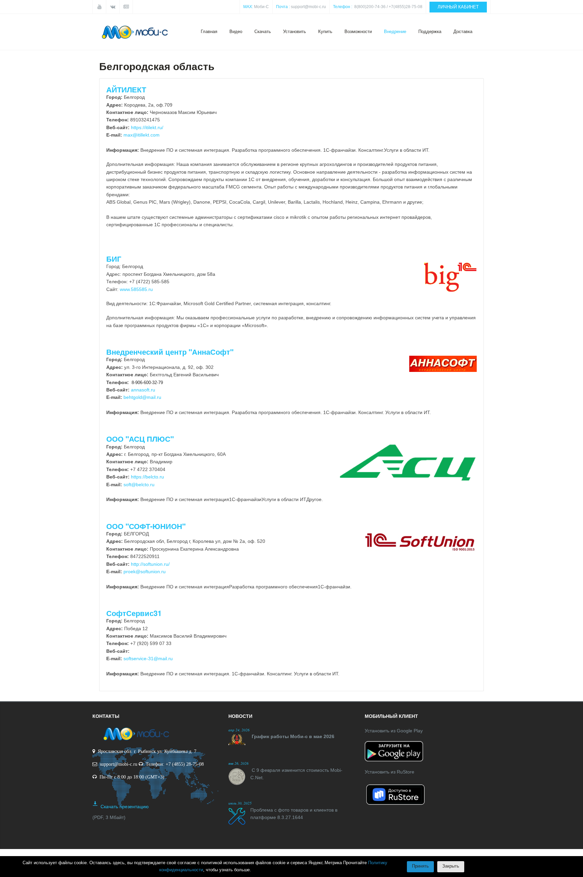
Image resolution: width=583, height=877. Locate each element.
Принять (420, 866)
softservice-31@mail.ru (148, 658)
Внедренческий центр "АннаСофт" (169, 351)
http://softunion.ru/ (150, 564)
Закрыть (450, 866)
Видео (235, 31)
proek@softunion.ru (144, 571)
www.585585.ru (136, 289)
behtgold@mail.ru (142, 397)
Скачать (262, 31)
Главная (209, 31)
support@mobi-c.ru (308, 6)
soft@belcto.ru (139, 484)
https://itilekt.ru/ (147, 127)
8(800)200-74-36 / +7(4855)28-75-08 (388, 6)
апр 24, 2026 (239, 729)
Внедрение (395, 31)
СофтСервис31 (134, 613)
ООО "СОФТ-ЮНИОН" (146, 526)
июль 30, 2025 (240, 803)
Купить (325, 31)
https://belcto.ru (147, 476)
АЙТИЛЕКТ (126, 89)
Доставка (462, 31)
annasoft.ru (143, 389)
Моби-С (261, 6)
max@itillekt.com (141, 135)
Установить (294, 31)
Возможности (358, 31)
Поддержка (429, 31)
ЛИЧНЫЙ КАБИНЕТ (458, 6)
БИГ (113, 258)
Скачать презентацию (125, 806)
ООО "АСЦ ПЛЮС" (140, 438)
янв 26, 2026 (238, 763)
